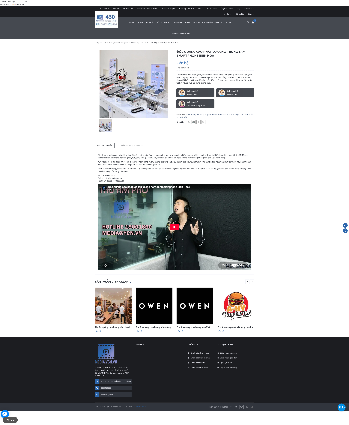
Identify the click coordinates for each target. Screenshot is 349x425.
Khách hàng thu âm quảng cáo (116, 42)
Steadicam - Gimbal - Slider (147, 8)
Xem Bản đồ (140, 406)
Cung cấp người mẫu (181, 34)
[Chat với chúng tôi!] (5, 414)
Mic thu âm (228, 14)
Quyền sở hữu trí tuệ (228, 367)
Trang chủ (98, 42)
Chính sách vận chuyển (200, 358)
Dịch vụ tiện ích (226, 362)
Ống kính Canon (227, 8)
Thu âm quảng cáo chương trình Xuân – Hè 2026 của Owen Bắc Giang (208, 327)
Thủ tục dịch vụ (163, 22)
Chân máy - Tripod (168, 8)
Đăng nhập (240, 14)
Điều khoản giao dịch (228, 358)
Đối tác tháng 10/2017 (235, 114)
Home (131, 22)
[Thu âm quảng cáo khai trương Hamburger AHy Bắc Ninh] (235, 305)
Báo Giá (149, 22)
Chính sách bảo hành (199, 367)
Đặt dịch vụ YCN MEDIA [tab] (132, 145)
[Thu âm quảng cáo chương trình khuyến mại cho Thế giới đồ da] (113, 305)
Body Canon (212, 8)
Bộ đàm (201, 8)
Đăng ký (251, 14)
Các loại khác (249, 8)
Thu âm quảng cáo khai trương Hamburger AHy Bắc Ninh (243, 327)
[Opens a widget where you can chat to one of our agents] (10, 420)
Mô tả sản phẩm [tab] (104, 145)
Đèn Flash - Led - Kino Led (123, 8)
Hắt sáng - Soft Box (186, 8)
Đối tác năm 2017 (219, 114)
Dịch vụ (140, 22)
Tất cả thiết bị (104, 8)
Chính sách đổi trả (198, 362)
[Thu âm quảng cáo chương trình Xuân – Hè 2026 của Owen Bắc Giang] (195, 305)
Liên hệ (187, 22)
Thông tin (177, 22)
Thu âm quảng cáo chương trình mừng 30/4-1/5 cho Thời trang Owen (167, 327)
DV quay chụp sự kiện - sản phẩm (207, 22)
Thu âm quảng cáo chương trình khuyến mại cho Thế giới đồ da (124, 327)
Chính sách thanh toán (200, 353)
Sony (238, 8)
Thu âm (228, 22)
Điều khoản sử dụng (228, 353)
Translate (20, 4)
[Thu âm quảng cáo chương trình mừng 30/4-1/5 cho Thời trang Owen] (154, 305)
